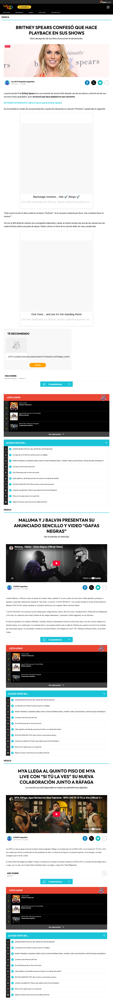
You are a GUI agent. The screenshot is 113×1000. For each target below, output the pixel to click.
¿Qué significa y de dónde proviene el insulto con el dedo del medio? (36, 478)
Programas (19, 12)
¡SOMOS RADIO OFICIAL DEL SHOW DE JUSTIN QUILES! (32, 449)
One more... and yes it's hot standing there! (56, 314)
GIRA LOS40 (42, 12)
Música (5, 17)
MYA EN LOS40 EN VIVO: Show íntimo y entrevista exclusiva (33, 484)
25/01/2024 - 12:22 (20, 840)
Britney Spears (11, 378)
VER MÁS (38, 365)
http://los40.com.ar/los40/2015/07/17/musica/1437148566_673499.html (42, 357)
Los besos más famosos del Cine (24, 467)
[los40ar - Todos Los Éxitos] (8, 7)
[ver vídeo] (13, 405)
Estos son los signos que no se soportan (26, 496)
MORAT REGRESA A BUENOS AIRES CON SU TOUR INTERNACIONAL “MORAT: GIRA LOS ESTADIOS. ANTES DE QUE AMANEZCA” (58, 461)
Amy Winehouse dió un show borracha (26, 472)
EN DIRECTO (25, 7)
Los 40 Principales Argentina (23, 81)
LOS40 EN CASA (55, 12)
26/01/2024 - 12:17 (20, 589)
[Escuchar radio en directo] (20, 7)
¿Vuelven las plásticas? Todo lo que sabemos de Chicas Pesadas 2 (35, 490)
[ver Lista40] (13, 415)
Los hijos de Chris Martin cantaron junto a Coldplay (30, 455)
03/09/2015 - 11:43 (18, 84)
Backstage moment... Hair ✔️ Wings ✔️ (56, 196)
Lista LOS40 (6, 12)
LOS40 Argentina (20, 586)
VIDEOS (31, 12)
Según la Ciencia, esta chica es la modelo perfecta (30, 502)
